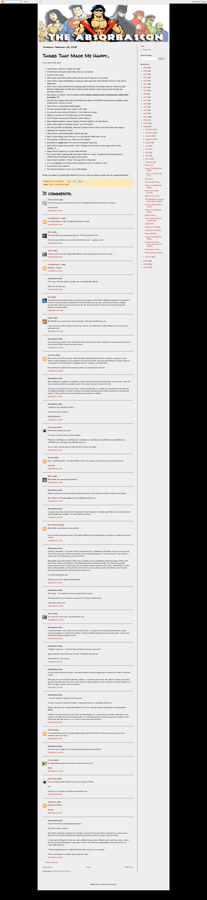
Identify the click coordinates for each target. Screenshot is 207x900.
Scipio (50, 251)
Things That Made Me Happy (59, 184)
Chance (51, 760)
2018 (145, 94)
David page (52, 427)
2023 (145, 77)
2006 (145, 264)
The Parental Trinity (152, 182)
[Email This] (73, 181)
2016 (145, 100)
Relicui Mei (147, 50)
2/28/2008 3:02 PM (55, 469)
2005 (145, 267)
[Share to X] (77, 181)
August (148, 143)
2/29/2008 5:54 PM (55, 722)
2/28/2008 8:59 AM (55, 289)
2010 (145, 120)
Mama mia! (149, 165)
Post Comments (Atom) (62, 871)
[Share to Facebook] (79, 181)
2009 (145, 123)
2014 (145, 107)
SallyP (50, 318)
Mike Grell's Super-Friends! (152, 192)
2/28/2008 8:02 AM (55, 225)
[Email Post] (68, 181)
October (148, 136)
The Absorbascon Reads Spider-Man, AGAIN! (154, 200)
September (149, 139)
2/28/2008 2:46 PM (55, 450)
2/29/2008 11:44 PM (55, 752)
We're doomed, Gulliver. (154, 253)
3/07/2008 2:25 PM (55, 857)
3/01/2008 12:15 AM (55, 771)
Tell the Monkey (151, 233)
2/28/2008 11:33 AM (55, 348)
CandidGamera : (54, 218)
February (149, 162)
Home (88, 867)
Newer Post (47, 867)
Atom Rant (149, 179)
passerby (51, 355)
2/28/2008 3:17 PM (55, 482)
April (147, 156)
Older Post (129, 867)
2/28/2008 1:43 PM (55, 420)
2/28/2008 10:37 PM (55, 620)
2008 (145, 127)
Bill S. (50, 476)
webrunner (52, 802)
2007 (145, 261)
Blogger (114, 884)
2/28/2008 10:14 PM (55, 606)
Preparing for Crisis (152, 249)
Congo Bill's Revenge (153, 230)
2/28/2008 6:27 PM (55, 541)
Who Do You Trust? (152, 196)
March (148, 159)
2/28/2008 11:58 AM (55, 371)
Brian (50, 232)
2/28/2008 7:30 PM (55, 583)
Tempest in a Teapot (152, 227)
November (149, 133)
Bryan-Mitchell (54, 525)
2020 (145, 87)
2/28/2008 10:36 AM (55, 310)
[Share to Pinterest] (82, 181)
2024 (145, 74)
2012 (145, 113)
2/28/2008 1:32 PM (55, 396)
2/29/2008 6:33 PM (55, 739)
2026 (145, 68)
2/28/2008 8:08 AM (55, 243)
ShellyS (51, 458)
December (149, 129)
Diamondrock (53, 200)
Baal (49, 297)
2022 (145, 81)
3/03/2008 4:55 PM (55, 813)
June (147, 149)
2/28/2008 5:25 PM (55, 517)
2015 (145, 104)
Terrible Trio (149, 224)
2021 (145, 84)
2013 (145, 110)
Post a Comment (51, 862)
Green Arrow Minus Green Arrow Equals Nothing (153, 244)
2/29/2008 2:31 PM (55, 687)
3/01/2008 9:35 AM (55, 794)
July (147, 146)
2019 (145, 90)
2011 (145, 117)
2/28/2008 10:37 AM (55, 331)
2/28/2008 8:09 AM (55, 257)
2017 (145, 97)
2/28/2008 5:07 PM (55, 501)
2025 (145, 71)
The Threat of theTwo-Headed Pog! (153, 219)
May (147, 152)
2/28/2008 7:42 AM (55, 211)
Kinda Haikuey (150, 215)
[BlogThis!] (75, 181)
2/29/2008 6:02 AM (55, 638)
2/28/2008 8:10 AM (55, 271)
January (148, 257)
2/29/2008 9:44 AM (55, 662)
